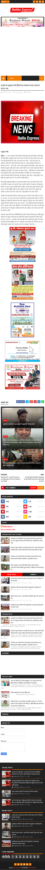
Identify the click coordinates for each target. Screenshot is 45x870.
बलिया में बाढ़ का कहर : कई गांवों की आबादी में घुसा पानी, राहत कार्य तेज (27, 597)
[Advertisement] (22, 52)
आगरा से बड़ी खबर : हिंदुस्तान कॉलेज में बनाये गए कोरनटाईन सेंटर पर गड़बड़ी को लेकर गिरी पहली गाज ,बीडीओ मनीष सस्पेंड (27, 801)
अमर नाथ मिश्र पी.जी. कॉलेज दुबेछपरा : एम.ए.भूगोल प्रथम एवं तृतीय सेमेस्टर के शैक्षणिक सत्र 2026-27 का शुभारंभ (26, 681)
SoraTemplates (17, 867)
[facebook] (34, 1)
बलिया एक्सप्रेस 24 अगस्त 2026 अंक (20, 692)
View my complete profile (8, 529)
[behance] (43, 1)
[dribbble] (21, 864)
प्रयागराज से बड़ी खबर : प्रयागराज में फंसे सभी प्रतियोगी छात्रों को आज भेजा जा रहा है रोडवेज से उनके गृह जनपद (26, 773)
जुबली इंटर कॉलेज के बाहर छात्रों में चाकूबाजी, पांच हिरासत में (19, 424)
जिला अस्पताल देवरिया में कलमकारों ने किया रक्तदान (25, 791)
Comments (33, 574)
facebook (33, 488)
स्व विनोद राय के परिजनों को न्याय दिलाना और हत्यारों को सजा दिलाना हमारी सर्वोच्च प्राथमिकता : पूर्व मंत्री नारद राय (26, 557)
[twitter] (37, 1)
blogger (40, 488)
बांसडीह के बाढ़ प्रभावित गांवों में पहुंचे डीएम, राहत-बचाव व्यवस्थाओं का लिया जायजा (27, 606)
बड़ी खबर (28, 92)
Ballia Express (8, 526)
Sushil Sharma (32, 867)
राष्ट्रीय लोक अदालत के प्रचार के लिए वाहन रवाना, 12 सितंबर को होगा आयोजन (27, 579)
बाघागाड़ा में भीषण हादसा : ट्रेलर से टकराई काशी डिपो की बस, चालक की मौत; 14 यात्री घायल (22, 464)
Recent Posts (11, 574)
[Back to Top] (30, 864)
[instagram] (40, 1)
